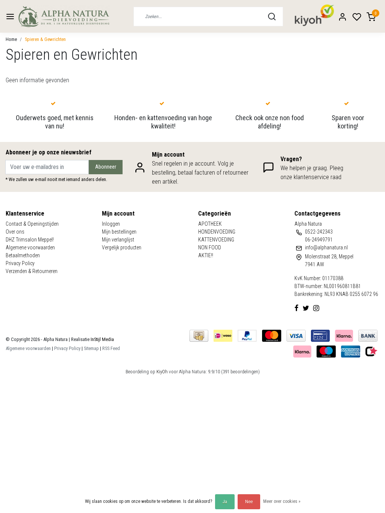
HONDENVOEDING (216, 232)
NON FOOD (209, 247)
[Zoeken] (272, 16)
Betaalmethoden (23, 255)
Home (11, 39)
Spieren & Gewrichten (45, 39)
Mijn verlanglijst (118, 240)
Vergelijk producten (121, 247)
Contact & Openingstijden (32, 224)
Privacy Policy (20, 263)
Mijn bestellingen (119, 232)
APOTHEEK (210, 224)
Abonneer (105, 167)
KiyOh (162, 371)
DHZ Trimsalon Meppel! (30, 240)
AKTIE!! (205, 255)
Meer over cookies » (281, 501)
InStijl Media (101, 339)
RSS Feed (111, 348)
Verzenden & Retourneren (32, 271)
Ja (225, 501)
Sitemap (91, 348)
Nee (249, 501)
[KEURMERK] (371, 351)
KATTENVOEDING (216, 240)
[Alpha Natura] (64, 16)
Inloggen (111, 224)
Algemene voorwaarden (30, 247)
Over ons (15, 232)
